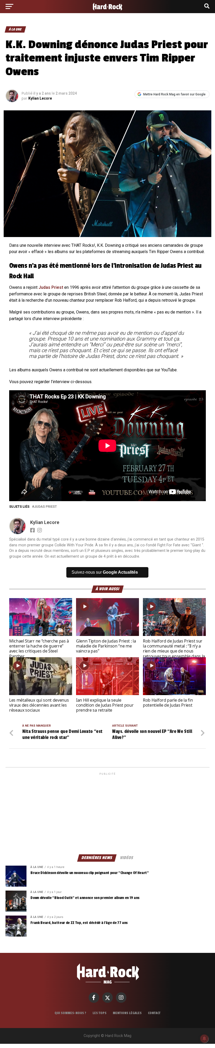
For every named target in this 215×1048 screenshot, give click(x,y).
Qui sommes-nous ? (70, 1013)
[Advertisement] (107, 813)
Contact (154, 1013)
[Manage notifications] (204, 1038)
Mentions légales (127, 1013)
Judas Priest (51, 287)
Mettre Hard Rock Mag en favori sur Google (174, 94)
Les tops (99, 1013)
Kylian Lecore (40, 98)
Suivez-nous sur (105, 572)
